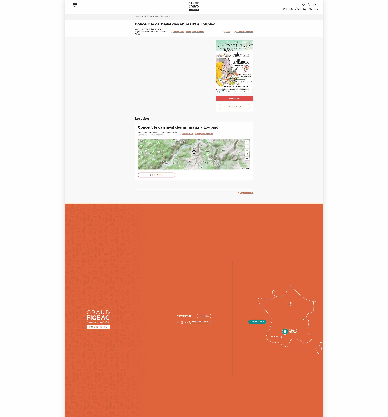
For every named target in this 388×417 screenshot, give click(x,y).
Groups (57, 317)
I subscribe (204, 316)
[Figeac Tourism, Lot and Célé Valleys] (194, 8)
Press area (56, 323)
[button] (309, 4)
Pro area (56, 320)
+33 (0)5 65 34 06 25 (200, 322)
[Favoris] (303, 5)
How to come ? (257, 322)
